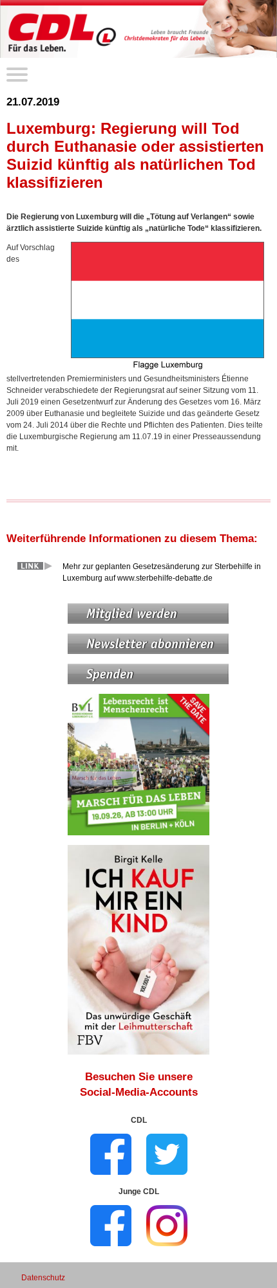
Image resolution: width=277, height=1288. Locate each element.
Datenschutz (43, 1277)
